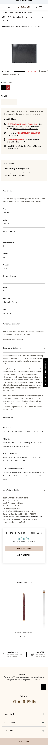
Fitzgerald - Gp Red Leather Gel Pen (27, 632)
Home (4, 12)
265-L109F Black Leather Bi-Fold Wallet (19, 12)
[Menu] (3, 7)
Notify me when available (45, 372)
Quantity (4, 96)
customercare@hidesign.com (31, 517)
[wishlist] (36, 7)
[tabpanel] (24, 50)
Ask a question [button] (24, 555)
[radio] (3, 87)
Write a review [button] (24, 548)
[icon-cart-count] (40, 7)
